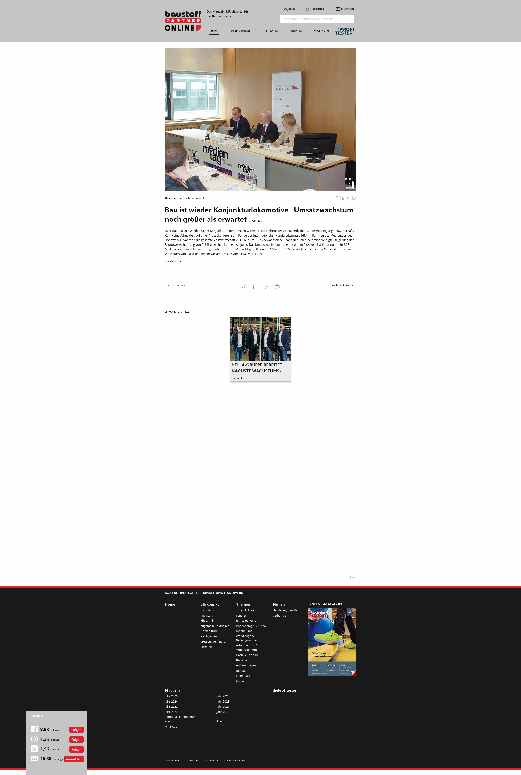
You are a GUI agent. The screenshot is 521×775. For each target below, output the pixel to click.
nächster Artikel (341, 285)
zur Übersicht (178, 285)
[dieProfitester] (344, 32)
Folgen (76, 730)
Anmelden (74, 759)
